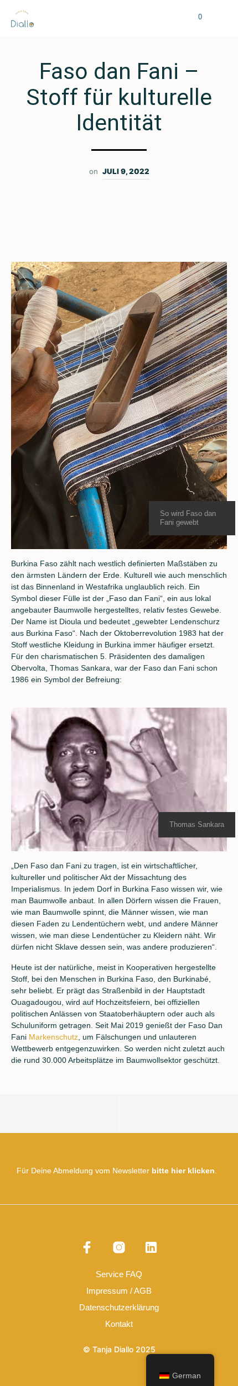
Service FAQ (119, 1274)
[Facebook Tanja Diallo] (87, 1247)
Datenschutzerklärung (119, 1307)
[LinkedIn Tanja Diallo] (151, 1247)
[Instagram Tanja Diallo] (119, 1247)
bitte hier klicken (183, 1170)
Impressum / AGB (119, 1290)
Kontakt (119, 1324)
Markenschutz (53, 1036)
